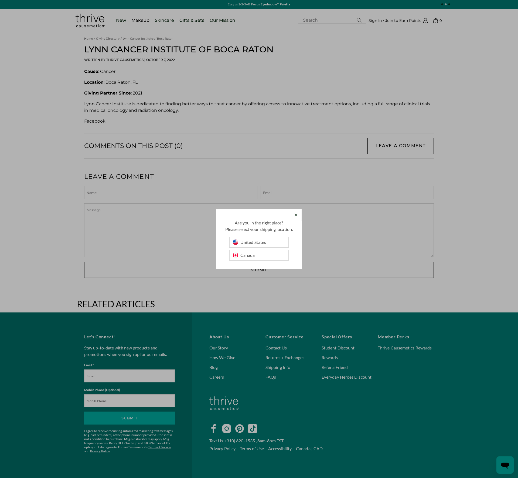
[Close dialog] (296, 215)
